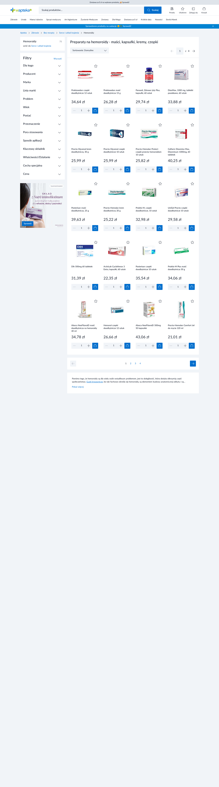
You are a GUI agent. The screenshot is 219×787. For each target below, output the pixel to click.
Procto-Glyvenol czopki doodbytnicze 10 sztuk (114, 150)
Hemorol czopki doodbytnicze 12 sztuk (114, 326)
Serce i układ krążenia (69, 33)
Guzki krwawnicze (94, 382)
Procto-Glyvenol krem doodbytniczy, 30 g (81, 150)
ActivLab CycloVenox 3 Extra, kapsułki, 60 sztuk (115, 268)
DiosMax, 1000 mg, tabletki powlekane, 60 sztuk (180, 91)
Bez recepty (49, 33)
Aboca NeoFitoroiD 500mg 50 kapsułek (148, 326)
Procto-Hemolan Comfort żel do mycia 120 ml (181, 326)
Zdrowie (35, 33)
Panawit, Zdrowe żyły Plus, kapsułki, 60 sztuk (148, 91)
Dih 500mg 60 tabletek (82, 267)
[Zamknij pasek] (213, 26)
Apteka (23, 33)
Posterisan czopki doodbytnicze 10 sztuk (146, 268)
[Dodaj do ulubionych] (95, 66)
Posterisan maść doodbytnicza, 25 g (80, 209)
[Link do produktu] (85, 88)
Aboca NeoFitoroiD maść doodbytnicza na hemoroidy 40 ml (84, 328)
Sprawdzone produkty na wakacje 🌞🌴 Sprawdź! (108, 26)
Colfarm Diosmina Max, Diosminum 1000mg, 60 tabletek (179, 152)
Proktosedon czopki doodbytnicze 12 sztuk (81, 91)
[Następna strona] (193, 51)
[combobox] (92, 10)
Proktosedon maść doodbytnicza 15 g (112, 91)
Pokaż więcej (78, 387)
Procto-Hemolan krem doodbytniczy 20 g (114, 209)
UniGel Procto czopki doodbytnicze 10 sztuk (178, 209)
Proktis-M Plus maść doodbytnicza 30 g (177, 268)
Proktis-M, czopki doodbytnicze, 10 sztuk (146, 209)
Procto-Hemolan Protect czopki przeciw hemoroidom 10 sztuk (148, 152)
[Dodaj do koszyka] (95, 111)
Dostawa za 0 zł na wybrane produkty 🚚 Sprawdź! (109, 2)
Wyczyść (58, 59)
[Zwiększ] (89, 111)
